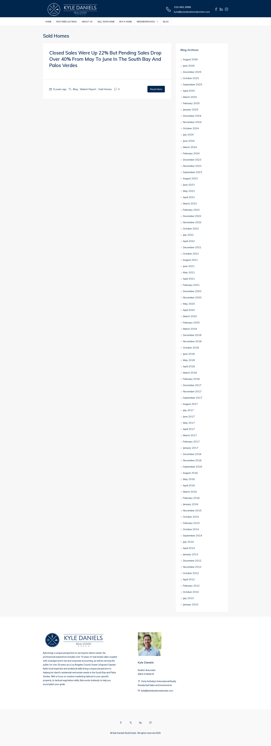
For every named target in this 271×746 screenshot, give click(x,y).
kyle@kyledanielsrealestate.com (192, 11)
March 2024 (190, 147)
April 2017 (189, 429)
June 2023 (189, 184)
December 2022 (192, 216)
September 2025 (192, 84)
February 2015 (191, 523)
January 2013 (190, 554)
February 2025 (191, 103)
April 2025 (189, 90)
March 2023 (190, 203)
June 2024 (189, 140)
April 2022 (189, 241)
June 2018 (189, 353)
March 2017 (190, 435)
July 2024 (188, 134)
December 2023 (192, 159)
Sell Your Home (105, 21)
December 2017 (192, 385)
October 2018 (191, 347)
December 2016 (192, 454)
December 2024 (192, 115)
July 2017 (188, 410)
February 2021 (191, 284)
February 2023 (191, 209)
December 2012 (192, 560)
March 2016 (190, 491)
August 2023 (190, 178)
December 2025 (192, 71)
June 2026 (189, 65)
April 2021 (189, 278)
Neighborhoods (146, 21)
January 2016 (190, 504)
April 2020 (189, 310)
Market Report (88, 89)
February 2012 (191, 585)
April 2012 (189, 579)
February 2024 (191, 153)
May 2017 (189, 422)
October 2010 (191, 591)
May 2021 (189, 272)
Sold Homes (105, 89)
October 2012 (191, 573)
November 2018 (192, 341)
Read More (156, 89)
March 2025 (190, 97)
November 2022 (192, 222)
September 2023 (192, 172)
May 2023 (189, 190)
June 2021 (189, 266)
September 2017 (192, 397)
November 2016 (192, 460)
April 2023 (189, 197)
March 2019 (190, 328)
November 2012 (192, 566)
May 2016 (189, 479)
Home (48, 21)
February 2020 (191, 322)
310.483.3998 (182, 7)
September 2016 (192, 466)
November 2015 (192, 510)
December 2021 (192, 247)
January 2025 (190, 109)
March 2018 (190, 372)
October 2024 (191, 128)
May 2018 (189, 360)
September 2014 (192, 535)
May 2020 (189, 303)
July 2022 (188, 234)
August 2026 (190, 59)
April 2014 (189, 548)
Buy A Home (125, 21)
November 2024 (192, 122)
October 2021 (191, 253)
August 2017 (190, 403)
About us (87, 21)
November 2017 (192, 391)
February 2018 (191, 378)
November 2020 (192, 297)
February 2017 (191, 441)
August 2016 (190, 472)
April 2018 (189, 366)
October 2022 (191, 228)
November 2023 (192, 165)
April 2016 (189, 485)
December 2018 (192, 335)
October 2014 (191, 529)
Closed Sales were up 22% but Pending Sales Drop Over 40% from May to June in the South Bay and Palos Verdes (105, 59)
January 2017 (190, 447)
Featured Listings (66, 21)
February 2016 (191, 497)
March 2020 (190, 316)
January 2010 (190, 604)
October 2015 (191, 516)
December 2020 (192, 291)
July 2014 (188, 541)
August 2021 (190, 259)
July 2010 (188, 598)
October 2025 (191, 78)
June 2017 (189, 416)
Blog (166, 21)
